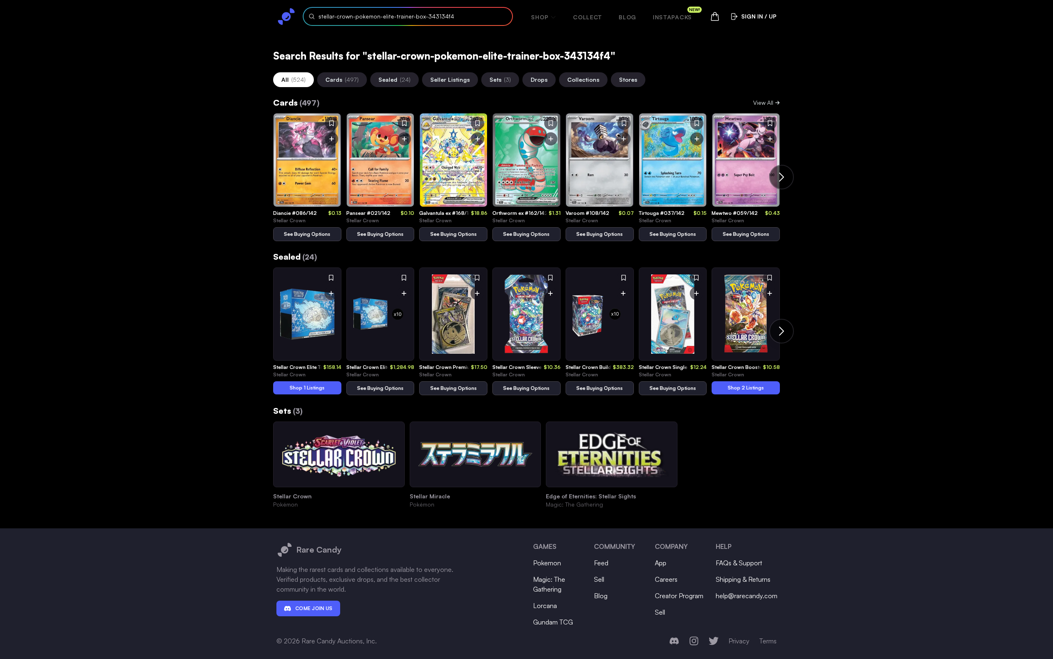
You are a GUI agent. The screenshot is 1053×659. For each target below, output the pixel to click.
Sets (500, 79)
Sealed (394, 79)
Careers (666, 579)
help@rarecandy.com (746, 596)
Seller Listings (450, 79)
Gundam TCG (553, 622)
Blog (627, 17)
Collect (587, 17)
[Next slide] (781, 177)
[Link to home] (286, 16)
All (293, 79)
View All (763, 102)
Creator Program (679, 596)
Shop (539, 17)
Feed (601, 563)
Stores (628, 79)
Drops (539, 79)
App (660, 563)
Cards (342, 79)
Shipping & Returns (743, 579)
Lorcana (545, 605)
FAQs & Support (739, 563)
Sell (599, 579)
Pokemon (547, 563)
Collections (583, 79)
